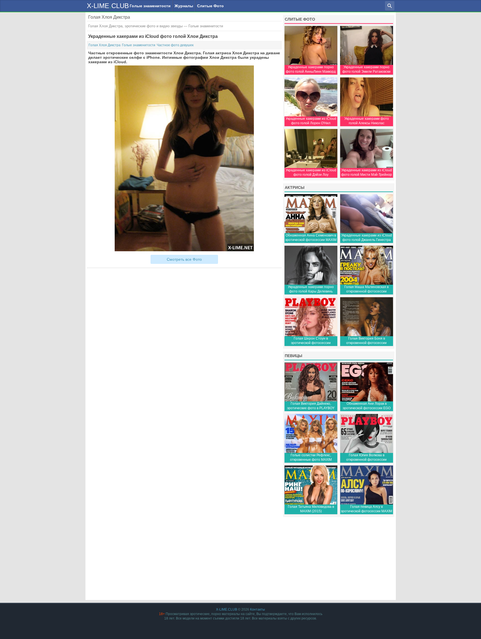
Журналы (184, 6)
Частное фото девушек (175, 45)
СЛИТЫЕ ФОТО (300, 19)
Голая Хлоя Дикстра (105, 45)
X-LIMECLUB (108, 5)
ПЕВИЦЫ (293, 355)
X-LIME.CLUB (226, 609)
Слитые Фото (210, 6)
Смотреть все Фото (184, 259)
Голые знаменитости (150, 6)
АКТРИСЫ (295, 187)
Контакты (257, 609)
